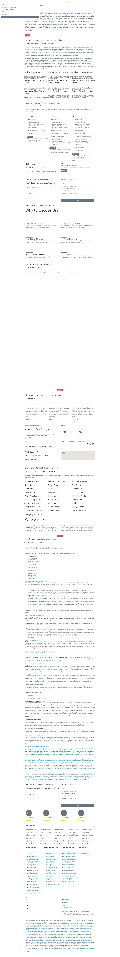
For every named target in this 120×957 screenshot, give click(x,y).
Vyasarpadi (82, 949)
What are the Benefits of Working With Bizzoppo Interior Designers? (40, 589)
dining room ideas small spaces (51, 754)
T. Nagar (56, 945)
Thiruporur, (39, 946)
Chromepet (67, 925)
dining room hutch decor (35, 765)
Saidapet (39, 943)
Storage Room (78, 506)
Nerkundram (82, 937)
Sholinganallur (76, 943)
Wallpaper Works (79, 496)
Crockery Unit (77, 492)
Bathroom (28, 488)
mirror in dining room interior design (32, 759)
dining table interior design (36, 751)
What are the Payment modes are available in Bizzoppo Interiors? (39, 655)
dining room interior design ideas (37, 754)
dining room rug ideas (85, 759)
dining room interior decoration (35, 752)
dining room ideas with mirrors (36, 763)
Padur (27, 940)
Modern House (78, 503)
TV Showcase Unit (79, 481)
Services (67, 2)
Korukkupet (66, 931)
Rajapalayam (33, 943)
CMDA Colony (36, 926)
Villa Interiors (53, 503)
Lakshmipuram (61, 932)
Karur (44, 929)
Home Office (53, 499)
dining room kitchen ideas (59, 752)
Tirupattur (46, 948)
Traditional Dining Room (82, 72)
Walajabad (28, 951)
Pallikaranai (73, 939)
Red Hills (92, 942)
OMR (57, 939)
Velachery (51, 949)
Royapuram (28, 943)
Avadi (37, 925)
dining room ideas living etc (41, 779)
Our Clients (29, 442)
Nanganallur (59, 937)
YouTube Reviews (82, 817)
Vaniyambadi (46, 949)
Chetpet (27, 926)
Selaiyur (60, 943)
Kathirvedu (91, 929)
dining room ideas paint (77, 751)
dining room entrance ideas (48, 752)
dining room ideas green (40, 774)
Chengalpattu (82, 925)
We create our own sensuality (33, 425)
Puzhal (71, 942)
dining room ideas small (60, 749)
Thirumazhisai (45, 946)
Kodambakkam (34, 932)
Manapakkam (78, 934)
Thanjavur (82, 945)
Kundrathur (46, 932)
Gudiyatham (41, 928)
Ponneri (31, 942)
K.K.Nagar (34, 929)
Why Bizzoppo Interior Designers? (32, 628)
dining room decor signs (84, 776)
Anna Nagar (81, 923)
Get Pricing (29, 136)
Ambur (72, 923)
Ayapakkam (41, 925)
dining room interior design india (47, 759)
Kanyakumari (67, 929)
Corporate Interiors (67, 848)
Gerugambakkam (90, 926)
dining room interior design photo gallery (70, 773)
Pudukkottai (61, 942)
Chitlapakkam (88, 925)
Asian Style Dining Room (58, 91)
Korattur (61, 931)
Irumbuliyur (78, 928)
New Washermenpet (37, 939)
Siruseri (88, 943)
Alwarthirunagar (56, 923)
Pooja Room (29, 492)
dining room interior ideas (61, 763)
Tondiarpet (61, 948)
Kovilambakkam (86, 931)
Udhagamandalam (85, 948)
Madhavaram (32, 934)
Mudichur (71, 936)
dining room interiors (42, 748)
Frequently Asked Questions (34, 542)
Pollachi (27, 942)
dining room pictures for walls (71, 749)
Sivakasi (27, 945)
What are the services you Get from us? (33, 551)
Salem (42, 943)
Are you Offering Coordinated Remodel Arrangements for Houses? (39, 651)
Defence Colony (53, 926)
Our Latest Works (32, 268)
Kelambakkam (40, 931)
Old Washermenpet (51, 939)
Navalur (43, 937)
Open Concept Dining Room (60, 72)
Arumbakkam (28, 925)
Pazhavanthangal (48, 940)
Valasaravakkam (29, 949)
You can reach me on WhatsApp (68, 188)
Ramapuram (83, 942)
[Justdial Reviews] (64, 813)
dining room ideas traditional (54, 768)
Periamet (78, 940)
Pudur (57, 942)
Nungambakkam (29, 939)
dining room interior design (74, 748)
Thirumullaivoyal (52, 946)
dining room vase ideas (68, 774)
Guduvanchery (35, 928)
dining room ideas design (83, 749)
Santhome (52, 943)
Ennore (69, 926)
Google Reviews (29, 817)
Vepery (59, 949)
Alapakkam (50, 923)
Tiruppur (74, 948)
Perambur (73, 940)
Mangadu (83, 934)
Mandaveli (32, 936)
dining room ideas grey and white (73, 759)
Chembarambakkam (74, 925)
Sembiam (65, 943)
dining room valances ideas (66, 768)
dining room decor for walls (62, 748)
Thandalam (86, 945)
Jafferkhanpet (28, 929)
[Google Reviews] (29, 813)
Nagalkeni (91, 936)
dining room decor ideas (37, 749)
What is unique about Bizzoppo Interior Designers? (36, 581)
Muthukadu (82, 936)
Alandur (45, 923)
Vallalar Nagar (36, 949)
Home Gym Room (79, 510)
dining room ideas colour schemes (81, 760)
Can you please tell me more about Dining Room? (35, 663)
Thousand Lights (35, 948)
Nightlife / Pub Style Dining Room (35, 81)
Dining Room (53, 485)
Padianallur (61, 940)
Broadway (59, 925)
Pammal (78, 939)
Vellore (55, 949)
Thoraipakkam (85, 946)
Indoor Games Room (33, 510)
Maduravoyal (47, 934)
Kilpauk (51, 932)
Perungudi (89, 940)
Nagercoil (28, 937)
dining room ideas (83, 779)
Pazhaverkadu (56, 940)
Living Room (29, 485)
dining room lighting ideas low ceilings (80, 754)
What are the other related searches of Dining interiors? (37, 746)
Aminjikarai (76, 923)
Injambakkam (72, 928)
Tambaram (66, 945)
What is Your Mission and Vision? (32, 640)
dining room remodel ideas (30, 773)
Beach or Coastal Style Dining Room (57, 81)
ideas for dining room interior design (69, 777)
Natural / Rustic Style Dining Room (83, 81)
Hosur (62, 928)
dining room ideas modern (48, 749)
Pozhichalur (53, 942)
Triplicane (69, 948)
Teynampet (76, 945)
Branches (81, 2)
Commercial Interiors (50, 848)
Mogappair (54, 936)
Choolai (31, 926)
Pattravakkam (41, 940)
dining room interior (84, 748)
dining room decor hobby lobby (54, 773)
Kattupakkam (28, 931)
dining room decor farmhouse (49, 762)
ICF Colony (66, 928)
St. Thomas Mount (50, 945)
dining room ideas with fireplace (73, 766)
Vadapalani (92, 948)
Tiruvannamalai (72, 946)
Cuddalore (47, 926)
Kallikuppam (57, 929)
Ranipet (87, 942)
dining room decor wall (51, 748)
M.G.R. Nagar (74, 932)
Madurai (42, 934)
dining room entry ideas (56, 777)
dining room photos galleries (70, 765)
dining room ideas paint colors (65, 751)
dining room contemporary (62, 776)
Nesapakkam (88, 937)
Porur (49, 942)
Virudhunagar (69, 949)
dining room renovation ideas (38, 776)
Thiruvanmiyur (66, 946)
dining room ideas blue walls (83, 777)
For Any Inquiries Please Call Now (36, 455)
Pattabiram (31, 940)
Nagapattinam (33, 937)
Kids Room (52, 492)
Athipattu (34, 925)
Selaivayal (57, 943)
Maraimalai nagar (38, 936)
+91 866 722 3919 (32, 193)
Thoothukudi (28, 948)
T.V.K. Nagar (61, 945)
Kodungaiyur (46, 931)
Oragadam (61, 939)
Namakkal (39, 937)
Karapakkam (85, 929)
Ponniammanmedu (37, 942)
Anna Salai (86, 923)
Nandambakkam (48, 937)
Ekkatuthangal (60, 926)
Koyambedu (28, 932)
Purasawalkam (76, 942)
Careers (88, 2)
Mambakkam (60, 934)
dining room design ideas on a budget (73, 752)
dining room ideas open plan (50, 776)
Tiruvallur (51, 948)
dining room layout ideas (42, 773)
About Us (61, 2)
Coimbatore (41, 926)
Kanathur (62, 929)
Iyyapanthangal (84, 928)
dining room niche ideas (45, 765)
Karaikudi (48, 929)
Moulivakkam (65, 936)
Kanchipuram (73, 929)
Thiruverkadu (79, 946)
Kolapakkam (52, 931)
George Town (83, 926)
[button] (69, 2)
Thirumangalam (29, 946)
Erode (72, 926)
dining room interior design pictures (40, 768)
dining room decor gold (64, 779)
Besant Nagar (53, 925)
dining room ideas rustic (36, 766)
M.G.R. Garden (68, 932)
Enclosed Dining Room (33, 72)
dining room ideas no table (53, 779)
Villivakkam (63, 949)
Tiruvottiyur (55, 948)
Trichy (65, 948)
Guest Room (77, 499)
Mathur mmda (46, 936)
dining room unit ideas (61, 766)
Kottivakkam (75, 931)
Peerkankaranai (67, 940)
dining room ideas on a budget (85, 773)
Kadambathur (39, 929)
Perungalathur (84, 940)
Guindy (45, 928)
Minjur (50, 936)
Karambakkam (79, 929)
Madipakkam (37, 934)
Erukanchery (76, 926)
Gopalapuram (28, 928)
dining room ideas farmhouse (74, 763)
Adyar (42, 923)
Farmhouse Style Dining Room (34, 92)
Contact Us (94, 2)
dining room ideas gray (74, 779)
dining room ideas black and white (79, 768)
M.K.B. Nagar (80, 932)
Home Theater (54, 506)
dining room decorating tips (33, 769)
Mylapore (87, 936)
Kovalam (81, 931)
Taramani (72, 945)
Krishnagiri (55, 932)
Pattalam (36, 940)
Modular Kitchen (31, 481)
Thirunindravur (59, 946)
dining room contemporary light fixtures (54, 774)
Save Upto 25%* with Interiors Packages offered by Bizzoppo (42, 789)
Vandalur (41, 949)
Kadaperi (52, 929)
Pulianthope (67, 942)
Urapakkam (78, 948)
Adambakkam (63, 923)
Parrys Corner (89, 939)
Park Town (82, 939)
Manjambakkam (89, 934)
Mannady (28, 936)
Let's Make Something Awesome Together (40, 183)
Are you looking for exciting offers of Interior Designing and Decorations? (40, 547)
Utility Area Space (31, 496)
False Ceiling (53, 488)
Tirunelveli (41, 948)
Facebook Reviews (47, 817)
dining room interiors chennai (31, 748)
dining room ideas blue (41, 760)
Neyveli (77, 937)
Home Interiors (31, 848)
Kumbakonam (41, 932)
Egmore (65, 926)
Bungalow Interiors (32, 506)
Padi (65, 939)
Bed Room (76, 485)
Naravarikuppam (66, 937)
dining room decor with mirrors (65, 754)
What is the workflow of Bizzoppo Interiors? (34, 615)
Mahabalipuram (54, 934)
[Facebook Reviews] (46, 813)
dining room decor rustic (82, 765)
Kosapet (71, 931)
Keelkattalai (34, 931)
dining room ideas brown (85, 766)
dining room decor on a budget (57, 765)
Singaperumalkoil (82, 943)
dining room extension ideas (36, 762)
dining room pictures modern (50, 763)
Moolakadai (60, 936)
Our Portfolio (75, 2)
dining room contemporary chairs (43, 777)
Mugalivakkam (76, 936)
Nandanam (54, 937)
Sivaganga (31, 945)
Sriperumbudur (42, 945)
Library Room (53, 510)
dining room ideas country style (53, 760)
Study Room (77, 488)
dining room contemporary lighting (49, 766)
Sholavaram (69, 943)
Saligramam (46, 943)
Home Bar (52, 496)
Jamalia (89, 928)
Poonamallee (44, 942)
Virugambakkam (75, 949)
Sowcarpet (36, 945)
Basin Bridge (47, 925)
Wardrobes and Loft (56, 481)
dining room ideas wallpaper (75, 762)
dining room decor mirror (78, 774)
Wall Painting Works (32, 499)
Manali (65, 934)
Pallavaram (68, 939)
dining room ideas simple (73, 776)
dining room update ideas (60, 759)
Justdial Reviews (64, 817)
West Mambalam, (88, 949)
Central (62, 925)
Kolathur (57, 931)
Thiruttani (35, 946)
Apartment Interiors (32, 503)
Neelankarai (72, 937)
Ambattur (68, 923)
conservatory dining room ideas (62, 762)
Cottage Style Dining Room (83, 91)
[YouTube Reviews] (81, 813)
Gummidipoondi (51, 928)
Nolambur (44, 939)
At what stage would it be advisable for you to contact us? (37, 609)
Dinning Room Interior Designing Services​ (39, 43)
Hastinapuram (58, 928)
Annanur (91, 923)
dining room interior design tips (67, 760)
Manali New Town (70, 934)
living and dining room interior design (50, 751)
